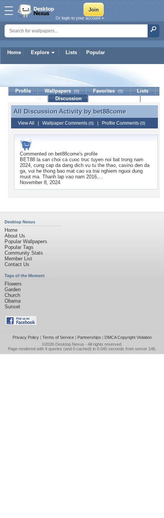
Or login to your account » (80, 18)
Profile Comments (123, 123)
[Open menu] (9, 10)
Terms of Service (58, 337)
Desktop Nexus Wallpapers (37, 10)
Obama (13, 301)
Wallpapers (62, 91)
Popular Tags (19, 247)
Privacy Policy (26, 337)
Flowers (13, 284)
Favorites (108, 91)
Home (14, 52)
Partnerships (89, 337)
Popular (95, 52)
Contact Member (114, 98)
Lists (71, 52)
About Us (15, 236)
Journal (28, 98)
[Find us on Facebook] (21, 324)
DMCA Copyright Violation (128, 337)
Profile (23, 91)
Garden (13, 289)
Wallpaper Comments (68, 123)
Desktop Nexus (69, 344)
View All (26, 123)
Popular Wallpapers (26, 241)
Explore (40, 52)
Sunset (12, 307)
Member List (18, 258)
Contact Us (17, 264)
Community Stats (24, 253)
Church (12, 295)
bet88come (109, 111)
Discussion (68, 98)
